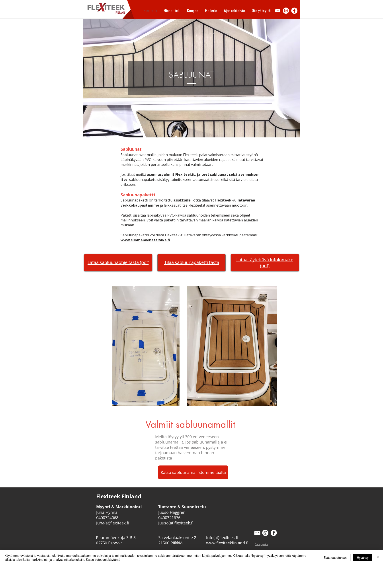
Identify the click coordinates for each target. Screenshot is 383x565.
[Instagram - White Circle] (286, 11)
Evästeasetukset (335, 557)
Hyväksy (363, 557)
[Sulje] (377, 557)
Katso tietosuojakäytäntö (103, 559)
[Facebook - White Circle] (294, 11)
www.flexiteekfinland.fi (227, 542)
